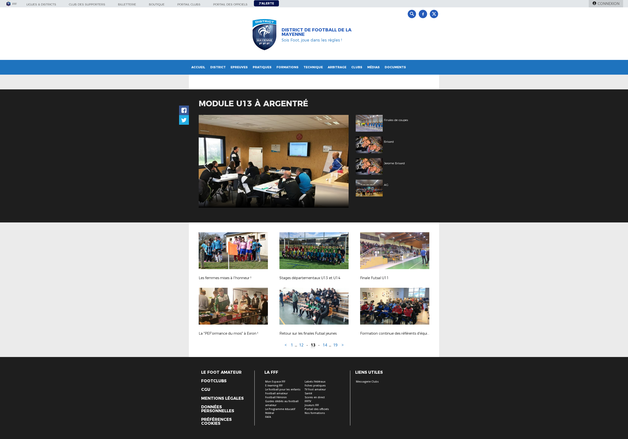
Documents (395, 67)
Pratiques (262, 67)
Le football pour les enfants (283, 389)
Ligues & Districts (41, 4)
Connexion (608, 3)
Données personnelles (217, 409)
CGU (205, 390)
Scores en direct (315, 397)
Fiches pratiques (315, 385)
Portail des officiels (230, 4)
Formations (287, 67)
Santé (308, 393)
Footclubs (213, 381)
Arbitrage (337, 67)
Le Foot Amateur (221, 372)
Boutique (157, 4)
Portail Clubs (188, 4)
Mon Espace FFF (275, 381)
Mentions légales (222, 398)
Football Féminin (276, 397)
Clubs (356, 67)
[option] (274, 161)
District (218, 67)
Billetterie (127, 4)
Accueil (198, 67)
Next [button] (339, 162)
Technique (313, 67)
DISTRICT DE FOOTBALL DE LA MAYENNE (317, 32)
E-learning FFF (274, 385)
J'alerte (266, 3)
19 (335, 345)
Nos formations (315, 413)
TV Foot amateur (315, 389)
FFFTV (308, 401)
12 (301, 345)
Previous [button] (207, 162)
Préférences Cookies (216, 421)
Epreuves (239, 67)
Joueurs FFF (312, 405)
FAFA (268, 417)
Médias (373, 67)
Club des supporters (87, 4)
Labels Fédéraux (315, 381)
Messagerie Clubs (367, 381)
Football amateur (276, 393)
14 (325, 345)
